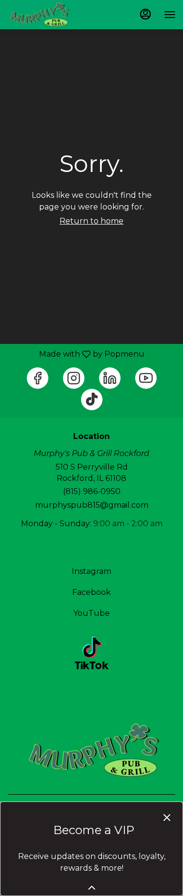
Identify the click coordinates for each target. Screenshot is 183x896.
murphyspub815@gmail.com (91, 505)
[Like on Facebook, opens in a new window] (37, 378)
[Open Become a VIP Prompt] (92, 888)
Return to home (91, 221)
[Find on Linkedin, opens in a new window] (110, 378)
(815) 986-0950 (92, 491)
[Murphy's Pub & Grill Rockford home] (51, 14)
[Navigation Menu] (170, 14)
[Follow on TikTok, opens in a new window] (91, 399)
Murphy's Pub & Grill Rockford (91, 750)
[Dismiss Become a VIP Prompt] (167, 817)
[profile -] (145, 14)
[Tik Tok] (91, 652)
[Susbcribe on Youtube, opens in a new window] (146, 378)
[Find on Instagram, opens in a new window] (73, 378)
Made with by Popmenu (75, 354)
